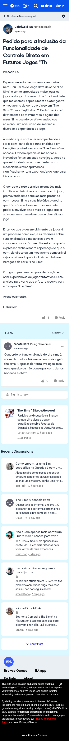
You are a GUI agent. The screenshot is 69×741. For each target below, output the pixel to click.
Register (46, 6)
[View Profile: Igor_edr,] (10, 466)
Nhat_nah (21, 554)
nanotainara (21, 344)
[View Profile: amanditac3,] (10, 571)
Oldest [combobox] (58, 333)
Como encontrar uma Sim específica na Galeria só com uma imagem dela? (39, 466)
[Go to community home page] (15, 5)
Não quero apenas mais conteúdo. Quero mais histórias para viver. (39, 534)
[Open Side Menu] (5, 6)
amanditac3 (23, 594)
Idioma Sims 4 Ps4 (28, 608)
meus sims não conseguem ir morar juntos (35, 570)
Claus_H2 (21, 518)
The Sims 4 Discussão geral (21, 16)
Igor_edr (20, 486)
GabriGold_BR (24, 27)
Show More (36, 644)
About (29, 678)
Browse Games (15, 670)
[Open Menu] (63, 16)
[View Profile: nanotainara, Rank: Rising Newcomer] (8, 346)
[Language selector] (26, 6)
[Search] (36, 5)
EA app (40, 670)
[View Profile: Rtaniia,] (10, 611)
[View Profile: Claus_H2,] (10, 503)
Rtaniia (20, 630)
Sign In (60, 6)
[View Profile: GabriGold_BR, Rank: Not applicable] (8, 29)
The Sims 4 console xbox (33, 500)
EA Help (10, 678)
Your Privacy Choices (34, 735)
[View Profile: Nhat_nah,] (10, 535)
